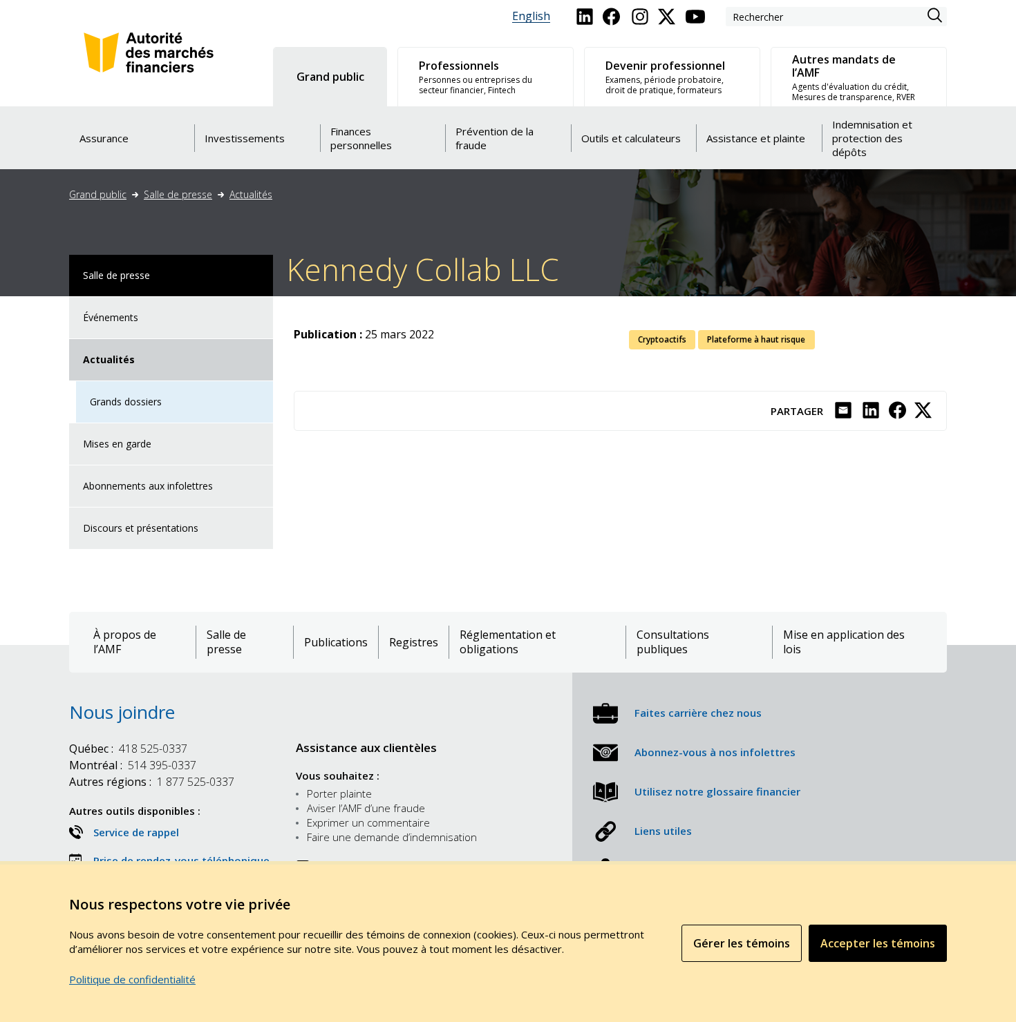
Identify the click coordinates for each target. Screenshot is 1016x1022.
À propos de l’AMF (124, 642)
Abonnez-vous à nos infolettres (715, 752)
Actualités (250, 194)
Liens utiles (663, 831)
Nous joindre (122, 712)
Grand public (97, 194)
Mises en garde (117, 443)
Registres (413, 642)
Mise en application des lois (844, 642)
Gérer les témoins (741, 943)
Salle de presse (178, 194)
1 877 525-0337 (151, 781)
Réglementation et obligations (508, 642)
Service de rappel (136, 832)
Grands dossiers (126, 401)
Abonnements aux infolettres (148, 485)
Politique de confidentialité (132, 979)
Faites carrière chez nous (698, 713)
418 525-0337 (128, 748)
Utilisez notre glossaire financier (717, 791)
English (531, 16)
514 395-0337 (132, 765)
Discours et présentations (140, 527)
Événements (110, 317)
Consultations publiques (673, 642)
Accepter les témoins (877, 943)
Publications (336, 642)
